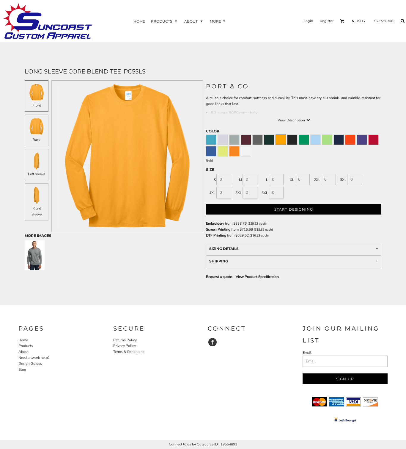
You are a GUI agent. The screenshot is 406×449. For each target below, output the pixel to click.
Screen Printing (218, 229)
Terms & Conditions (128, 351)
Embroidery (215, 223)
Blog (22, 369)
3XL (343, 179)
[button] (164, 21)
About (23, 351)
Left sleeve (36, 174)
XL (292, 179)
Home (23, 340)
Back (36, 139)
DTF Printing (216, 235)
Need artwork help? (33, 357)
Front (36, 105)
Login (308, 21)
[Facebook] (212, 342)
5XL (238, 192)
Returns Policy (125, 340)
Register (326, 21)
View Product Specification (257, 276)
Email (307, 352)
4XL (212, 192)
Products (25, 345)
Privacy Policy (124, 345)
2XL (317, 179)
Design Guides (30, 363)
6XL (265, 192)
